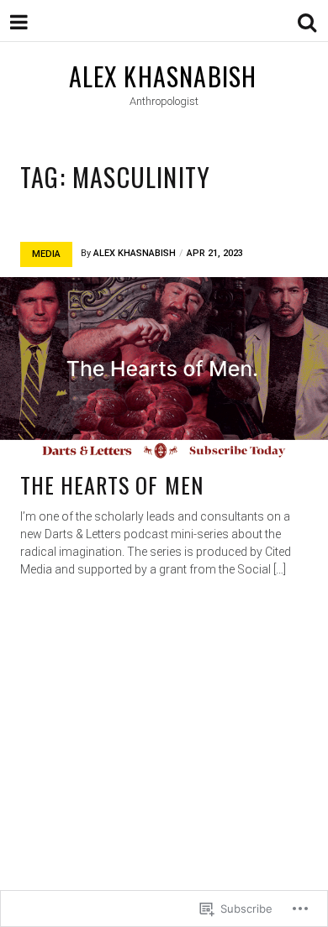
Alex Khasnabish (163, 76)
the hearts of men (112, 485)
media (46, 254)
